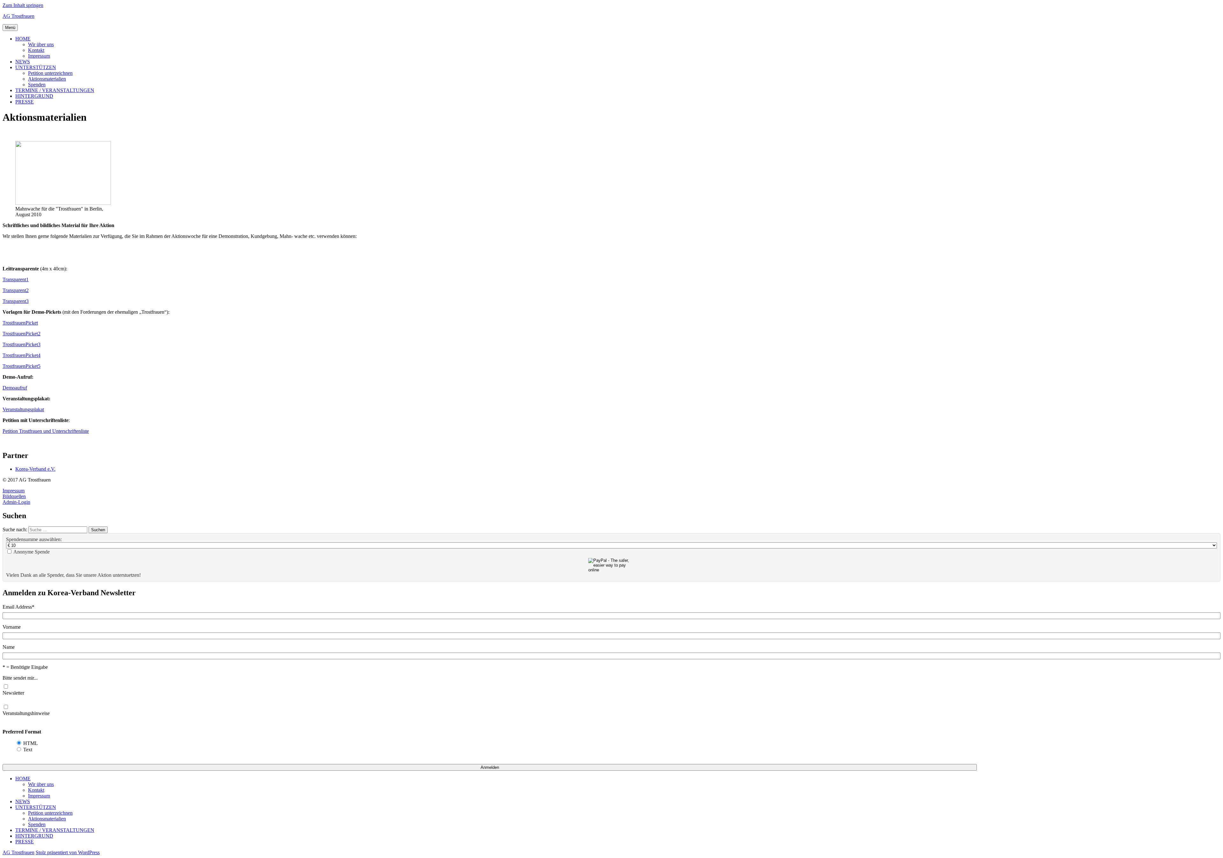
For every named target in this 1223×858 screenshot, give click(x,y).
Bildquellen (14, 496)
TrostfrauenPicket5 (21, 366)
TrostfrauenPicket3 (21, 344)
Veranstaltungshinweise (26, 713)
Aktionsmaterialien (47, 79)
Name (9, 647)
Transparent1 (16, 279)
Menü (10, 27)
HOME (23, 38)
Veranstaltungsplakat (23, 409)
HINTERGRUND (34, 96)
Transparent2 (16, 290)
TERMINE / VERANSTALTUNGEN (54, 90)
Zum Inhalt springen (23, 5)
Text (27, 749)
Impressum (39, 56)
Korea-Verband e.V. (35, 469)
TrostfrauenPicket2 (21, 333)
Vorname (12, 627)
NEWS (22, 61)
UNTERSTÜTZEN (35, 67)
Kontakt (36, 50)
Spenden (37, 84)
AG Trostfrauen (18, 16)
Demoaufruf (15, 387)
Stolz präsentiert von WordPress (68, 852)
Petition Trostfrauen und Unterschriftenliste (46, 431)
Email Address (18, 607)
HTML (30, 743)
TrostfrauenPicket (20, 322)
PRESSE (24, 101)
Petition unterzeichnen (50, 73)
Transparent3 (16, 301)
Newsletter (13, 693)
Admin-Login (16, 502)
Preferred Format (22, 731)
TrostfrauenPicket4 (21, 355)
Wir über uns (41, 44)
